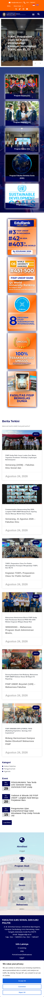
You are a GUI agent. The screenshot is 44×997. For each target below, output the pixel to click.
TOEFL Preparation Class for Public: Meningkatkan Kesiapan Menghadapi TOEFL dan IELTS (21, 566)
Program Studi (22, 866)
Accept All (22, 981)
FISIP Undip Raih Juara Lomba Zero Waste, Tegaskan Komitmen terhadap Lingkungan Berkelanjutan (21, 458)
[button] (33, 14)
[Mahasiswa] (22, 898)
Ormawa (19, 32)
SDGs (8, 6)
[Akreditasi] (22, 840)
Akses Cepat (17, 6)
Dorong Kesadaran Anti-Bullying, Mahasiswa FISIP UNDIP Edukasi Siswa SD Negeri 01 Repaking (21, 677)
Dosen (22, 885)
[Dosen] (22, 878)
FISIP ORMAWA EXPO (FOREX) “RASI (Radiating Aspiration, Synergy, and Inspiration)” (18, 731)
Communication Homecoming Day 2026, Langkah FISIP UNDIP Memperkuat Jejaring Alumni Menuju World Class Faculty (21, 512)
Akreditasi (22, 846)
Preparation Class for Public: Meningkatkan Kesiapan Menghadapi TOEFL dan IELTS (22, 43)
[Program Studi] (22, 859)
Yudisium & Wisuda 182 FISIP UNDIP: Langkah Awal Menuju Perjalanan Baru (24, 797)
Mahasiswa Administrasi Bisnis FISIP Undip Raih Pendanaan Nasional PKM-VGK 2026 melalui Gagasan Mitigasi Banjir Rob (21, 620)
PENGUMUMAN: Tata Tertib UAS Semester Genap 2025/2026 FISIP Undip (23, 784)
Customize (22, 986)
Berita (11, 32)
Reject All (22, 992)
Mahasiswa (22, 904)
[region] (22, 978)
